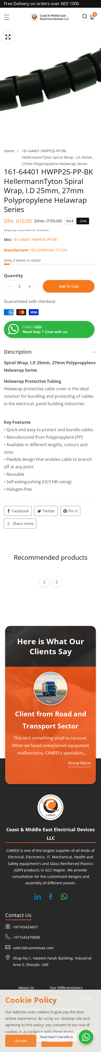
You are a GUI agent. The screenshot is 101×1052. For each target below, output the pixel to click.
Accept (20, 1041)
